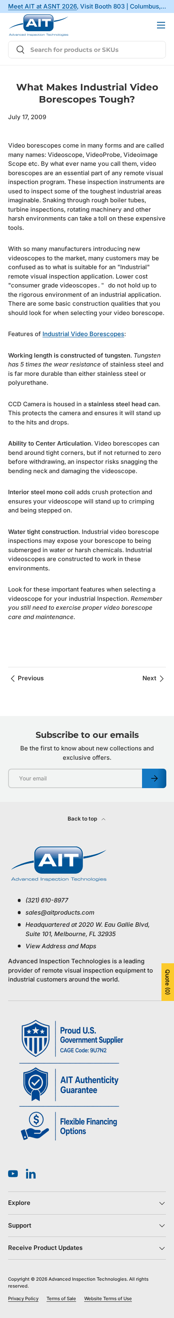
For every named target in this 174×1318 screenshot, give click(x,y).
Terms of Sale (61, 1298)
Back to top (83, 818)
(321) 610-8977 (126, 25)
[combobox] (87, 49)
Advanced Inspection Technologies (88, 1279)
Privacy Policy (23, 1298)
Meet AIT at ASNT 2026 (42, 6)
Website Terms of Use (108, 1298)
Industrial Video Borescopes (83, 334)
